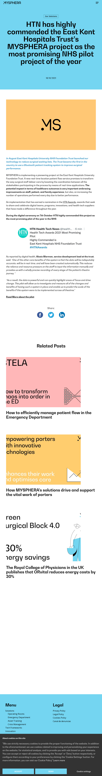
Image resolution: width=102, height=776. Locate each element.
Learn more (59, 760)
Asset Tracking (15, 721)
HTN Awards (69, 202)
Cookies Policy (59, 718)
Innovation (10, 731)
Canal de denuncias (62, 721)
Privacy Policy (59, 711)
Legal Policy (58, 714)
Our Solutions (51, 16)
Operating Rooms (16, 714)
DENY (51, 771)
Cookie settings (84, 771)
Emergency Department (19, 717)
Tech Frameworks (13, 727)
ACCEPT (18, 771)
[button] (97, 2)
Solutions (9, 711)
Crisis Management (17, 724)
